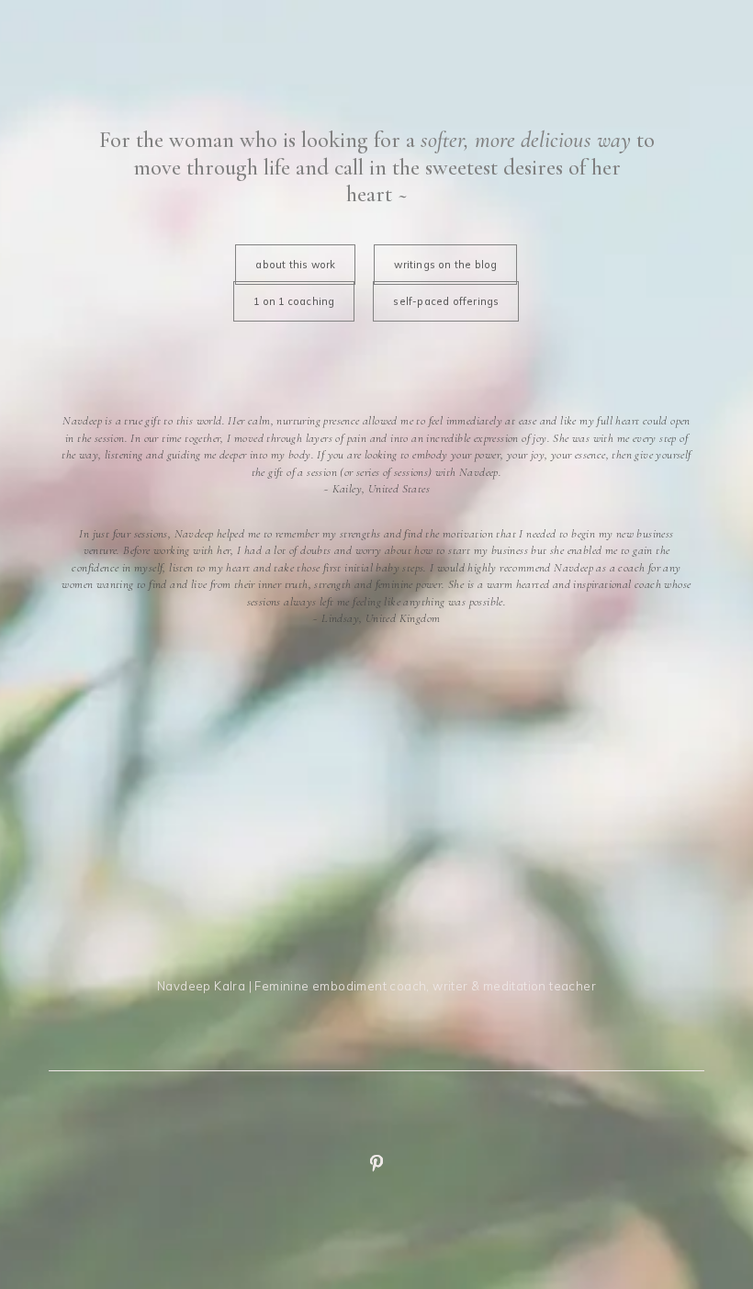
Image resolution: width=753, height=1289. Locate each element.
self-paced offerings (446, 301)
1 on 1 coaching (293, 301)
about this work (295, 264)
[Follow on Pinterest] (376, 1163)
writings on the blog (445, 264)
